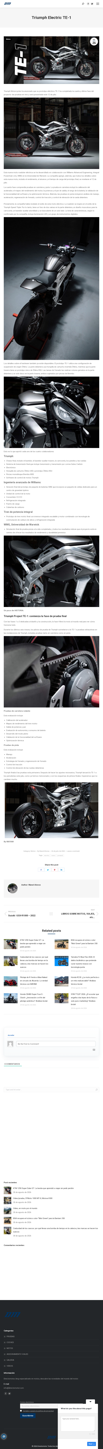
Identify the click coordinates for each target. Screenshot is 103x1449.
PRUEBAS (11, 1336)
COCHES (10, 1342)
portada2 (60, 855)
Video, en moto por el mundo (25, 1208)
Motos (8, 39)
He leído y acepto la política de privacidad (38, 1411)
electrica (46, 855)
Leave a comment (73, 851)
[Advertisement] (22, 1136)
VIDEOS (10, 1366)
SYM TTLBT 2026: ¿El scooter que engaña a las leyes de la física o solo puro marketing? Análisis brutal (85, 999)
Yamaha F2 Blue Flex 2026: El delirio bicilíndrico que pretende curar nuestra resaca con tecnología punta (83, 962)
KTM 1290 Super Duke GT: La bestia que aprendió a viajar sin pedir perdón (32, 943)
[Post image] (11, 944)
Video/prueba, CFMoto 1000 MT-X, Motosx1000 (32, 1198)
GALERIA (10, 1360)
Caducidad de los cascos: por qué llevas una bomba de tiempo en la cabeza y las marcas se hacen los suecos (34, 962)
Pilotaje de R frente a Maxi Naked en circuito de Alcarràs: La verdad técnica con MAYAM (34, 980)
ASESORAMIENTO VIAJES (17, 1354)
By (43, 851)
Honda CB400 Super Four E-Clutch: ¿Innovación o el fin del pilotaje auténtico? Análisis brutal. (34, 997)
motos (53, 855)
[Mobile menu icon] (97, 3)
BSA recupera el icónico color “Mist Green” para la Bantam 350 (84, 942)
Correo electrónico (27, 1402)
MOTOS (10, 1348)
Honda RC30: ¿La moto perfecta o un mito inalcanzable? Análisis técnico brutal (85, 980)
